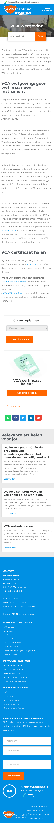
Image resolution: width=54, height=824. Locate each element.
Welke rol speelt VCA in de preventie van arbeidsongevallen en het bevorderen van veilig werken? (26, 452)
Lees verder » (10, 479)
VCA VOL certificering (14, 293)
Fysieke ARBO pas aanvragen (18, 614)
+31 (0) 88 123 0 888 (13, 591)
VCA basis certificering (14, 281)
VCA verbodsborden (18, 526)
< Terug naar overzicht (16, 406)
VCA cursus (32, 264)
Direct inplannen (20, 339)
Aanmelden (13, 775)
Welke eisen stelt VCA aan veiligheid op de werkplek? (23, 493)
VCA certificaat (9, 230)
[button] (8, 418)
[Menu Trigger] (5, 4)
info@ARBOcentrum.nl (15, 587)
